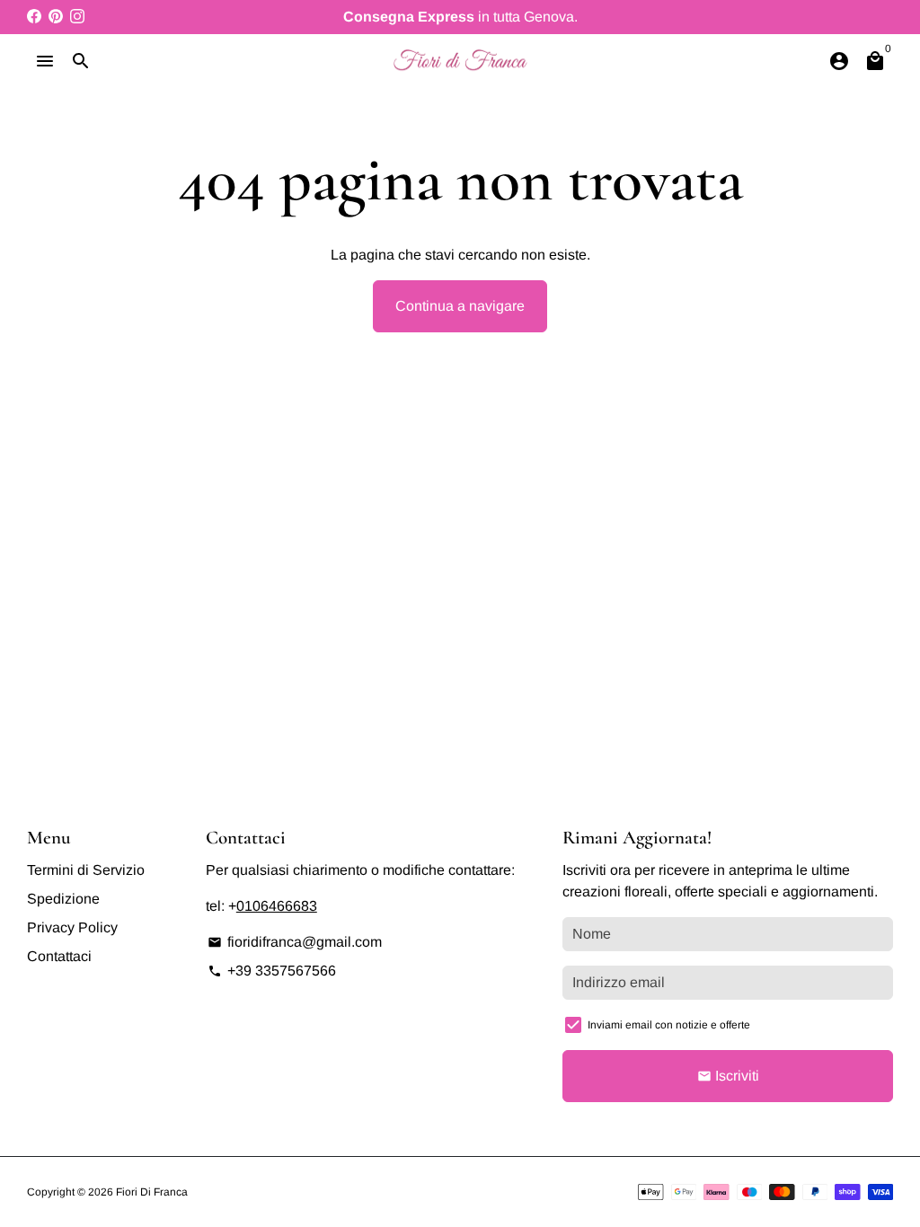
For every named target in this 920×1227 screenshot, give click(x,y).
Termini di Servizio (86, 870)
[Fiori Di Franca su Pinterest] (56, 16)
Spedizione (63, 898)
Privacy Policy (72, 927)
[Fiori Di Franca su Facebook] (34, 16)
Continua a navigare (460, 305)
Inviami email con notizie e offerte (669, 1025)
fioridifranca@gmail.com (295, 941)
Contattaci (59, 956)
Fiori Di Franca (152, 1192)
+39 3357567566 (272, 970)
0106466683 (276, 906)
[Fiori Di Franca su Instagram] (77, 16)
